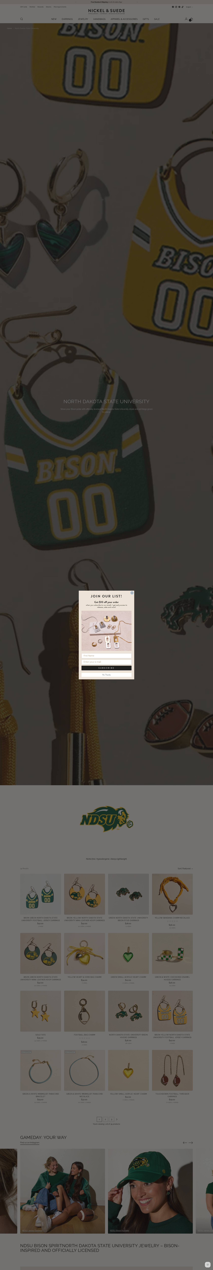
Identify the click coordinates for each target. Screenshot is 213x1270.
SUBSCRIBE (106, 668)
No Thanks (106, 674)
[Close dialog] (132, 593)
